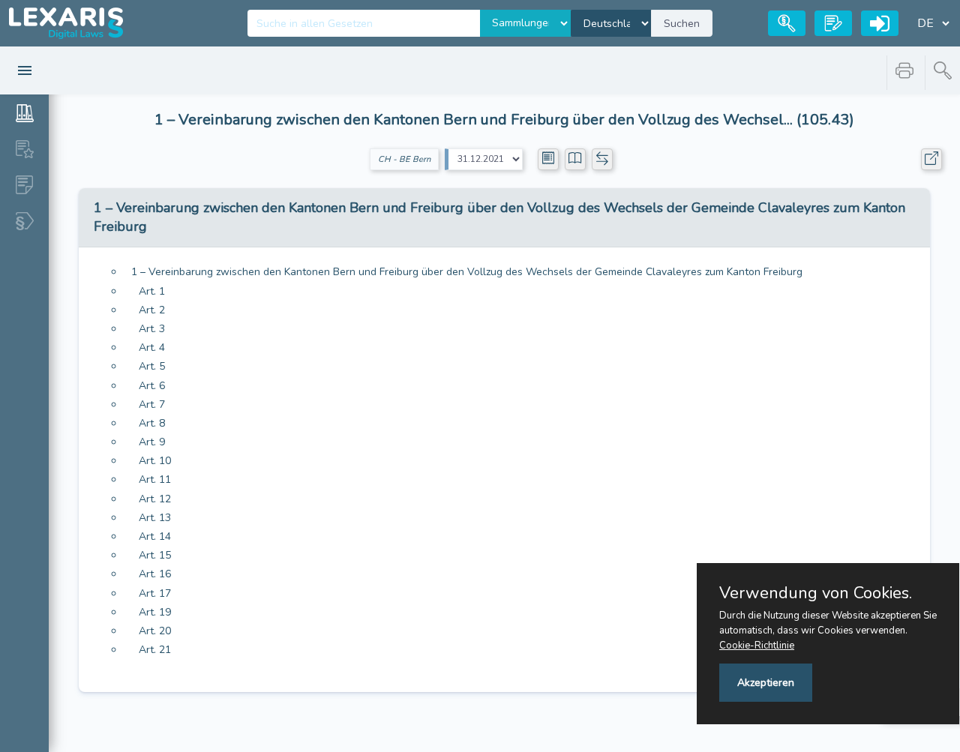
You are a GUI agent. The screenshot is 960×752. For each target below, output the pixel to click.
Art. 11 (155, 479)
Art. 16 (155, 574)
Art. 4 (152, 347)
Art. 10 (155, 461)
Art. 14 (155, 536)
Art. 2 (152, 310)
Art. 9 (152, 442)
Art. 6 (152, 386)
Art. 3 (152, 329)
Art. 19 (155, 612)
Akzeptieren (765, 683)
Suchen (682, 23)
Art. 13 (155, 518)
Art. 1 (152, 291)
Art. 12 (155, 499)
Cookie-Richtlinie (756, 645)
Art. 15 (155, 555)
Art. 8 (152, 423)
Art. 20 (155, 631)
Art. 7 (152, 404)
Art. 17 (155, 593)
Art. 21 (155, 650)
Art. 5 (152, 366)
